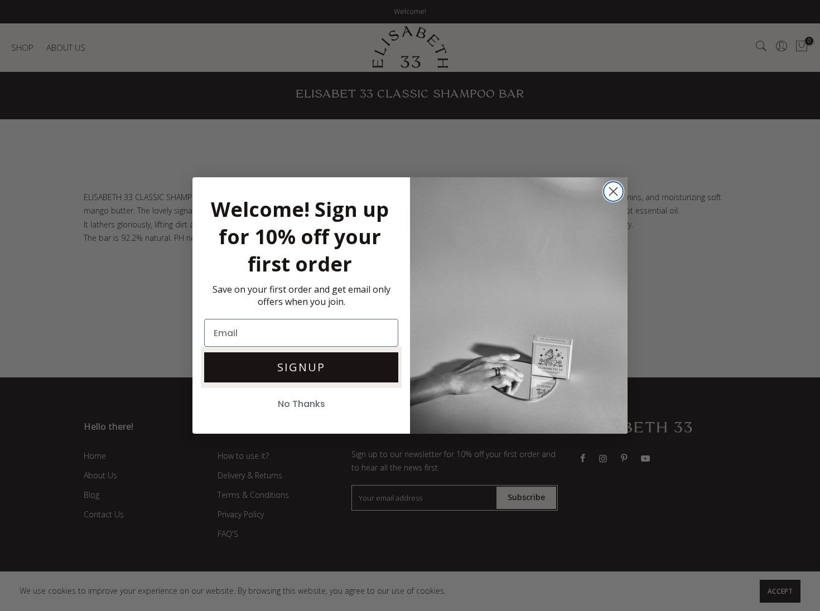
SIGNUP (301, 367)
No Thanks (301, 403)
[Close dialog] (613, 191)
